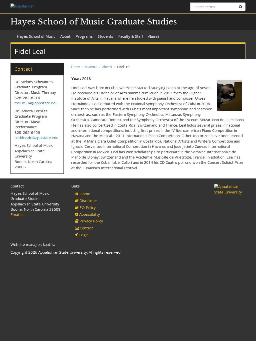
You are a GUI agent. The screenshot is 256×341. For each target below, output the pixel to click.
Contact (86, 227)
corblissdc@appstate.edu (36, 137)
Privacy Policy (90, 220)
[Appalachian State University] (67, 6)
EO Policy (87, 207)
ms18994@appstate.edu (36, 102)
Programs (84, 36)
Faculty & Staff (130, 36)
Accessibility (89, 214)
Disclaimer (87, 200)
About (65, 36)
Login (83, 234)
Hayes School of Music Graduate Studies (93, 22)
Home (75, 67)
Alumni (153, 36)
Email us (17, 214)
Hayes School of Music (36, 36)
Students (105, 36)
